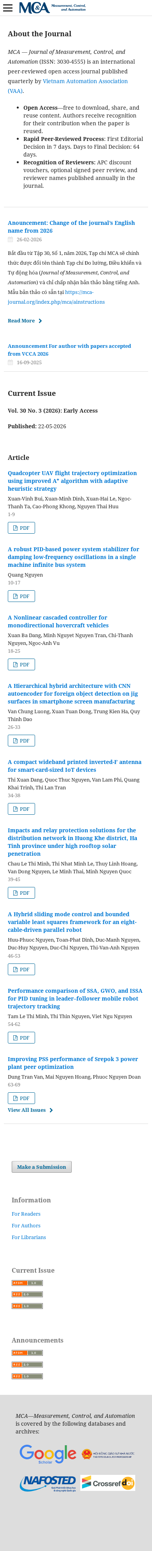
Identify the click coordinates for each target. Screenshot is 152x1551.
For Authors (26, 1225)
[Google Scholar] (48, 1463)
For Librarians (29, 1237)
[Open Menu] (8, 8)
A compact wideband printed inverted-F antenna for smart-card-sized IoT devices (74, 765)
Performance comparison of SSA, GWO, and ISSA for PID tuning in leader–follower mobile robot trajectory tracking (75, 998)
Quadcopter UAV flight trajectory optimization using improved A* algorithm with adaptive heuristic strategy (72, 480)
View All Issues (27, 1109)
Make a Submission (41, 1166)
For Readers (26, 1213)
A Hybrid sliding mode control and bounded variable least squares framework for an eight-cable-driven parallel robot (72, 921)
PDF (24, 527)
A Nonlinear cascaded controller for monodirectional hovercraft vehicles (58, 621)
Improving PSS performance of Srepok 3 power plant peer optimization (73, 1062)
